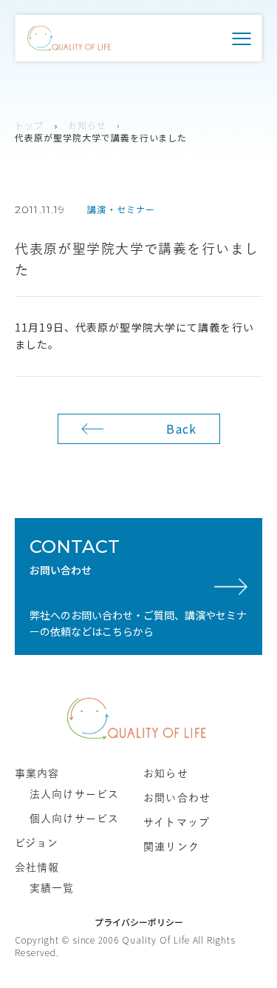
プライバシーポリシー (139, 922)
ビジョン (36, 843)
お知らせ (87, 124)
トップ (29, 124)
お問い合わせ (177, 798)
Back (181, 428)
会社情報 (37, 867)
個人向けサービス (74, 818)
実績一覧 (52, 888)
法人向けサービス (74, 794)
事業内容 (37, 773)
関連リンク (171, 846)
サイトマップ (176, 822)
